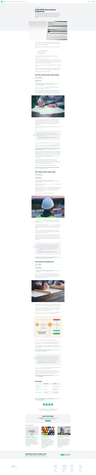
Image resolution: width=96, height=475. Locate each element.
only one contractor (42, 221)
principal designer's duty (41, 342)
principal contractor (39, 220)
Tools (23, 1)
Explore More (68, 454)
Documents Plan (64, 467)
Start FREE (89, 1)
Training (13, 1)
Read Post (27, 445)
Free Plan (62, 454)
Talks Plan (63, 470)
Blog (25, 1)
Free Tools (55, 471)
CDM (16, 1)
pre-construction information (40, 87)
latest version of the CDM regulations (40, 43)
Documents (9, 1)
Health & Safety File (39, 392)
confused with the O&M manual (40, 305)
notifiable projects (45, 188)
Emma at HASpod (48, 408)
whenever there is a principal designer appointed (44, 312)
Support (72, 467)
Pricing (63, 471)
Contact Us (72, 470)
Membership (19, 1)
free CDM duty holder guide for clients (49, 149)
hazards (49, 225)
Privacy (80, 471)
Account (80, 467)
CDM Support (48, 420)
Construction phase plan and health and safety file (45, 252)
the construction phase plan (51, 184)
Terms (80, 470)
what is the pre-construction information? (41, 168)
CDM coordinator (57, 155)
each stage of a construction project (44, 57)
